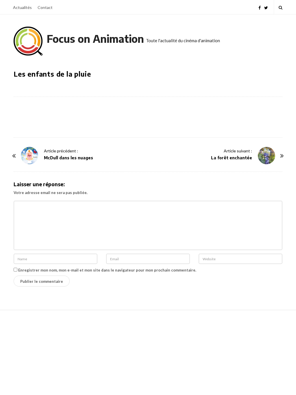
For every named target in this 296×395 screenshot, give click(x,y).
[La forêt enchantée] (266, 155)
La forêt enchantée (231, 157)
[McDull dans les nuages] (29, 155)
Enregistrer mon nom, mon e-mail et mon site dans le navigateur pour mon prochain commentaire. (107, 270)
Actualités (22, 7)
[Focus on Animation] (28, 41)
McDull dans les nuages (68, 157)
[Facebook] (259, 7)
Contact (45, 7)
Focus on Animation (95, 38)
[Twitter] (266, 7)
